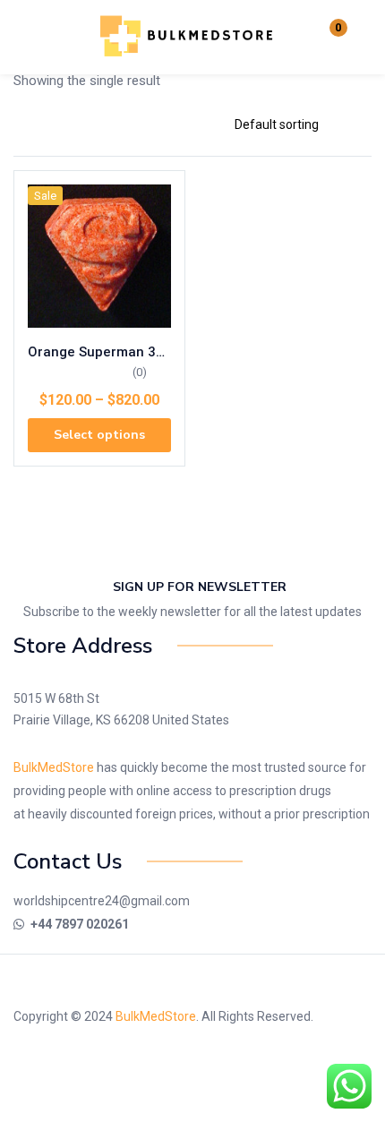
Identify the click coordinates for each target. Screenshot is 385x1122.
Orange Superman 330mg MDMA (99, 352)
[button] (326, 37)
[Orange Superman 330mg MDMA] (99, 256)
